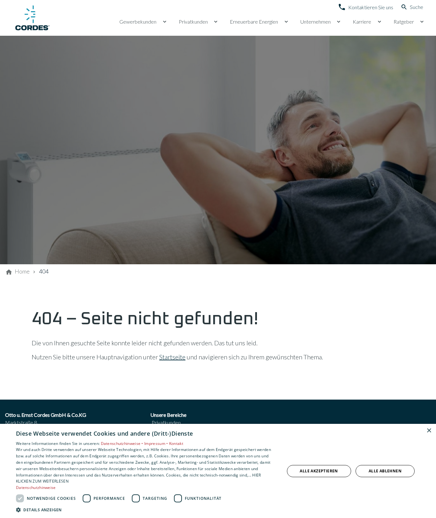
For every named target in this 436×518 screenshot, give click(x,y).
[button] (146, 509)
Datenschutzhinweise (36, 487)
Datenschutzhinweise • (123, 443)
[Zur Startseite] (33, 18)
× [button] (428, 430)
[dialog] (218, 471)
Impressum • (156, 443)
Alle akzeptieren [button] (319, 471)
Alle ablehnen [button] (385, 471)
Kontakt (176, 443)
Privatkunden (166, 422)
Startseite (172, 357)
